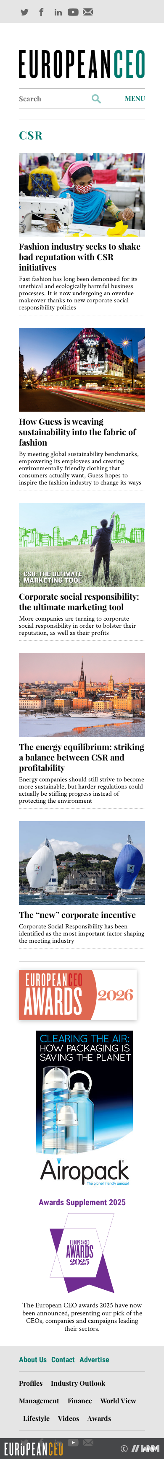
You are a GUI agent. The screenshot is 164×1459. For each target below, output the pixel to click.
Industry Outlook (78, 1383)
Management (39, 1400)
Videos (68, 1418)
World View (118, 1400)
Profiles (30, 1383)
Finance (80, 1400)
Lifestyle (36, 1418)
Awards (99, 1418)
